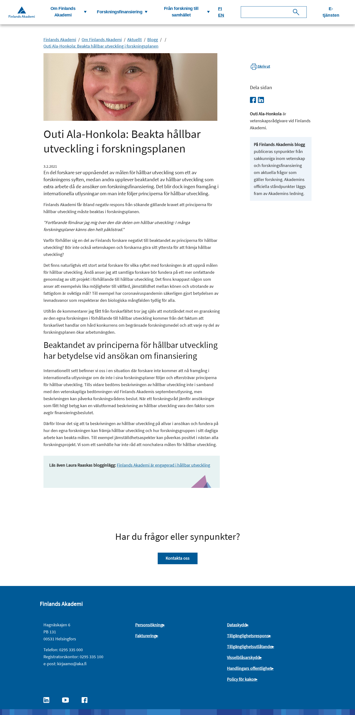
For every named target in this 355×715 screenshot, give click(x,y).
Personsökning (149, 625)
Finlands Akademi (59, 39)
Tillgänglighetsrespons (248, 635)
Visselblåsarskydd (243, 657)
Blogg (152, 39)
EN (221, 15)
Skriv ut (264, 66)
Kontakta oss (178, 558)
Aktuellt (134, 39)
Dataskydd (236, 625)
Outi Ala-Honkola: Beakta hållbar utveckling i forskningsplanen (100, 46)
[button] (65, 12)
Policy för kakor (241, 679)
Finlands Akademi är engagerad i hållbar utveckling (163, 465)
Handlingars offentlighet (249, 668)
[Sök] (296, 12)
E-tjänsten (331, 12)
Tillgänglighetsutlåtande (249, 646)
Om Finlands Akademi (102, 39)
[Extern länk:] (48, 699)
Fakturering (145, 635)
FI (220, 8)
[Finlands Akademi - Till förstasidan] (22, 12)
